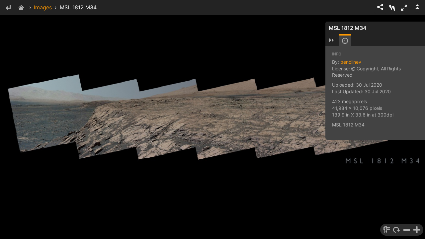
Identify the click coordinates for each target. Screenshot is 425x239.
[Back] (8, 8)
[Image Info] (345, 40)
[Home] (21, 8)
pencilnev (350, 62)
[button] (404, 8)
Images (43, 7)
